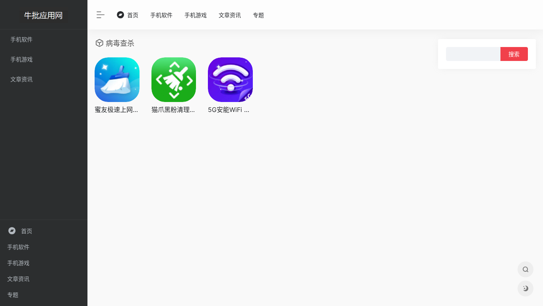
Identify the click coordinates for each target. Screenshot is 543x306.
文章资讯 (18, 278)
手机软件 (18, 246)
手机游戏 (18, 262)
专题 (12, 294)
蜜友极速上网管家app (117, 110)
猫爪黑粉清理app (173, 110)
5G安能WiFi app (230, 110)
